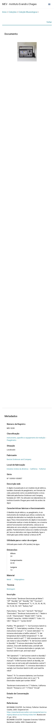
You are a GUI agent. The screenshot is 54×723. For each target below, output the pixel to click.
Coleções (13, 12)
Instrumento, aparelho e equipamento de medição (26, 438)
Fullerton (42, 469)
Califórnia (33, 469)
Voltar (49, 22)
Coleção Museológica (28, 12)
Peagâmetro (11, 440)
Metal (9, 580)
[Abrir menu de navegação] (49, 4)
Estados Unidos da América (17, 469)
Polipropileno (19, 580)
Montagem (11, 589)
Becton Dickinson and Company (19, 459)
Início (4, 12)
